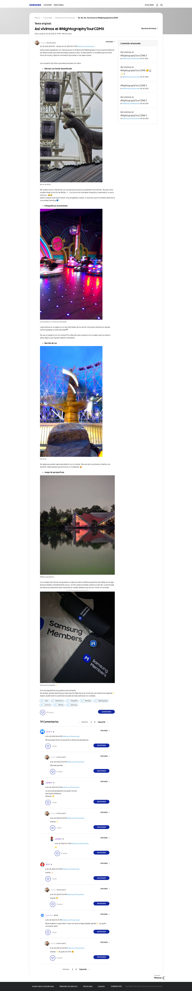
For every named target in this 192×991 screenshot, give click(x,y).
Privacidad (87, 986)
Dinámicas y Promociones (85, 46)
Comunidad (48, 5)
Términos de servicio (68, 986)
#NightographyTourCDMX (132, 85)
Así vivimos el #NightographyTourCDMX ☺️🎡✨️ (136, 70)
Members (88, 701)
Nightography (103, 701)
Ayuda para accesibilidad (43, 986)
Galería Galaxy (59, 5)
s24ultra (60, 705)
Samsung (74, 705)
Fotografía (74, 701)
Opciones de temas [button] (148, 28)
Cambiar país (116, 986)
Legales (101, 986)
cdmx (46, 701)
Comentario (106, 712)
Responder (101, 745)
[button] (111, 42)
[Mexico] (35, 5)
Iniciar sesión (149, 5)
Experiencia (59, 701)
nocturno (47, 705)
